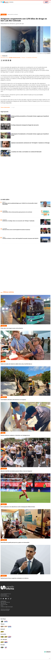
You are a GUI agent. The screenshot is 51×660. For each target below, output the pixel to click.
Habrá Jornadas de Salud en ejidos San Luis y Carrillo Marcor (16, 364)
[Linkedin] (8, 60)
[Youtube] (6, 598)
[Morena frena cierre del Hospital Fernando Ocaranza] (45, 231)
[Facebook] (6, 60)
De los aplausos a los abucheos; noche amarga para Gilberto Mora (18, 506)
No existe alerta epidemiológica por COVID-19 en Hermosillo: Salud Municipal (19, 204)
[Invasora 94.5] (2, 626)
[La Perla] (5, 647)
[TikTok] (10, 598)
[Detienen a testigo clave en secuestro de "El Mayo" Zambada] (45, 222)
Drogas (13, 107)
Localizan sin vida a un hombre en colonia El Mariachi (26, 151)
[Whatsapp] (2, 60)
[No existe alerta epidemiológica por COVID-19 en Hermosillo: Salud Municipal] (45, 204)
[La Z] (9, 637)
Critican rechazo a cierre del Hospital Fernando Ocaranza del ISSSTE (20, 238)
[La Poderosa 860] (5, 626)
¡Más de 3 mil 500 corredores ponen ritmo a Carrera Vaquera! (16, 471)
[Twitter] (4, 60)
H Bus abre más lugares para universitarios (12, 328)
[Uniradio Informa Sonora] (7, 2)
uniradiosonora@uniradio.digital (7, 606)
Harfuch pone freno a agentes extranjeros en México (14, 578)
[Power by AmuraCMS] (47, 652)
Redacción (4, 55)
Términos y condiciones (5, 609)
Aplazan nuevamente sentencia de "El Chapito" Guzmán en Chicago (30, 142)
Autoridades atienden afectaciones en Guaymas (13, 399)
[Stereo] (2, 637)
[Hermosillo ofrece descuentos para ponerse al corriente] (45, 213)
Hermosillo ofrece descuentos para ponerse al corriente (17, 212)
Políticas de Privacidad (5, 610)
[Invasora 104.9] (2, 631)
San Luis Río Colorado (12, 14)
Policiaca (3, 14)
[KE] (2, 647)
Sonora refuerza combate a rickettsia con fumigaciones (15, 435)
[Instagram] (8, 598)
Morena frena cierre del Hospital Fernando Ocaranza (16, 229)
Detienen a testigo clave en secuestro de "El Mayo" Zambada (18, 220)
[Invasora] (2, 621)
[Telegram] (10, 60)
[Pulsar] (5, 621)
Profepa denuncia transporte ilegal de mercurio (25, 125)
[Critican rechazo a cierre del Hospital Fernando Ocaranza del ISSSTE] (45, 239)
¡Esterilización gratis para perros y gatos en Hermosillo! (15, 542)
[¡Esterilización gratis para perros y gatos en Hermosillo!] (25, 524)
